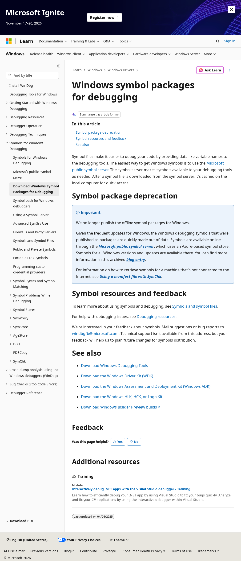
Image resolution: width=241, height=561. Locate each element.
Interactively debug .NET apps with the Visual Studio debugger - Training (131, 489)
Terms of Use (181, 551)
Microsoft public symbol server (126, 246)
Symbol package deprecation (98, 132)
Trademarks (206, 551)
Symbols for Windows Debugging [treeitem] (30, 160)
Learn (77, 70)
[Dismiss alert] (231, 9)
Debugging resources (156, 316)
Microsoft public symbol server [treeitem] (32, 174)
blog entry (135, 259)
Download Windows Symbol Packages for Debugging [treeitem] (36, 189)
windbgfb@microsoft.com (95, 333)
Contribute (88, 551)
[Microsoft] (9, 41)
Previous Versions (44, 551)
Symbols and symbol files (194, 306)
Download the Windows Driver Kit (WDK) (117, 376)
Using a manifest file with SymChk (130, 276)
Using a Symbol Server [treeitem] (31, 215)
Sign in (229, 41)
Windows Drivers (121, 70)
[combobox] (32, 75)
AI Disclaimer (14, 551)
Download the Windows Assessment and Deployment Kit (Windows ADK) (145, 386)
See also (82, 144)
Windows (95, 70)
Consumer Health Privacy (142, 551)
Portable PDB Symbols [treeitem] (30, 258)
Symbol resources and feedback (101, 138)
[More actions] (229, 70)
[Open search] (217, 41)
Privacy (108, 551)
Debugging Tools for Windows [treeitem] (33, 94)
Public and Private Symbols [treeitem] (34, 249)
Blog (67, 551)
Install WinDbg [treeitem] (21, 85)
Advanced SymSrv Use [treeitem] (30, 223)
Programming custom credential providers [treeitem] (30, 269)
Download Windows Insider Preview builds (119, 407)
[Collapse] (58, 66)
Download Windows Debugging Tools (114, 365)
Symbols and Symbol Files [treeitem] (33, 240)
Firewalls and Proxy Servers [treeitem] (34, 232)
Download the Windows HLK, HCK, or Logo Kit (121, 396)
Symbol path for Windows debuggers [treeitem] (33, 203)
